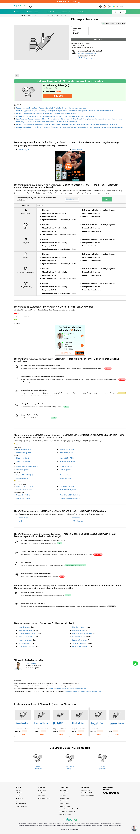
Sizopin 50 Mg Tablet (67, 458)
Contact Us (18, 795)
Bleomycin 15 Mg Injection (27, 633)
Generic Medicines (64, 798)
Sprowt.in (18, 801)
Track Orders (63, 795)
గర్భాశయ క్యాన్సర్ (24, 149)
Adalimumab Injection (23, 453)
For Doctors (85, 787)
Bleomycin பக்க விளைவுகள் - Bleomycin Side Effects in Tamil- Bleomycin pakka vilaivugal (46, 113)
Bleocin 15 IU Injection (26, 630)
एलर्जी (20, 521)
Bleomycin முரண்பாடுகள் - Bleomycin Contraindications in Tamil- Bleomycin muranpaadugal (47, 122)
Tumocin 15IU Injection (80, 643)
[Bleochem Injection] (42, 714)
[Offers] (100, 6)
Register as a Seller (65, 806)
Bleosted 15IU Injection (26, 646)
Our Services (64, 787)
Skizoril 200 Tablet (22, 458)
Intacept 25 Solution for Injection (27, 466)
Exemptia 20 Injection (23, 449)
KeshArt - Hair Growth (21, 806)
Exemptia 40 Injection (67, 449)
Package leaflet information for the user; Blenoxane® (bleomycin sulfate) (67, 688)
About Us (18, 790)
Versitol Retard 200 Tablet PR (70, 495)
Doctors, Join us (85, 790)
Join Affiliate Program (65, 814)
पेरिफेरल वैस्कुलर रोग (78, 521)
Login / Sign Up (119, 12)
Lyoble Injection (24, 643)
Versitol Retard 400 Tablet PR (70, 498)
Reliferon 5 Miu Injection (68, 490)
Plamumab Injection (66, 453)
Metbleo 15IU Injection (80, 646)
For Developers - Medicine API (67, 811)
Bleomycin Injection (25, 640)
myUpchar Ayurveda (21, 803)
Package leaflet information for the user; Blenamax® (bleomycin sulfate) (82, 691)
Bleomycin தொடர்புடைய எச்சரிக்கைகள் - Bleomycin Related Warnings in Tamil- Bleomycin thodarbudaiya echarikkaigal (55, 116)
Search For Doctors (65, 803)
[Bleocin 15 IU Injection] (61, 714)
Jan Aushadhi (86, 43)
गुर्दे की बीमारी (76, 518)
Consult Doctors (64, 793)
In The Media (19, 793)
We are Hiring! (19, 798)
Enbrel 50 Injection (22, 469)
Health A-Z (81, 12)
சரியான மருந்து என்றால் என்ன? (87, 53)
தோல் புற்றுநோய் (77, 149)
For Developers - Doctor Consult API (69, 809)
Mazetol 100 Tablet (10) (24, 498)
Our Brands (50, 12)
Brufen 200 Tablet (22, 478)
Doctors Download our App (88, 795)
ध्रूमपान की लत (23, 518)
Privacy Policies (42, 790)
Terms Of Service (42, 793)
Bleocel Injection (24, 627)
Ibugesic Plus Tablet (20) (24, 475)
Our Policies (42, 787)
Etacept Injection (65, 469)
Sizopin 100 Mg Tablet (23, 461)
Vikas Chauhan (31, 663)
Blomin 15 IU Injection (26, 637)
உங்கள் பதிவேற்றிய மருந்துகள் (86, 58)
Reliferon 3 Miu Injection (24, 490)
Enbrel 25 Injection (66, 466)
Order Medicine (64, 790)
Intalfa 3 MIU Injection (67, 486)
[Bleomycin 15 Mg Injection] (98, 714)
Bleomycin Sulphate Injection (82, 633)
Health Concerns (32, 12)
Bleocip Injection (78, 630)
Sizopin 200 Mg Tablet (67, 461)
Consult (17, 12)
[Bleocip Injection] (79, 714)
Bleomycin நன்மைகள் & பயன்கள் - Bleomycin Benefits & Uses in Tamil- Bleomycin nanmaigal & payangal (51, 108)
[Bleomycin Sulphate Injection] (117, 714)
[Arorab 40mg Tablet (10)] (28, 92)
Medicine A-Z (65, 12)
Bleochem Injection (78, 627)
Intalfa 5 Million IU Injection (25, 486)
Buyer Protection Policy (44, 798)
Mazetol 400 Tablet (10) (24, 495)
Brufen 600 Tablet (66, 478)
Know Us (19, 787)
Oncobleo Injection (78, 637)
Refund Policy (41, 795)
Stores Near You (64, 801)
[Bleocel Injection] (23, 714)
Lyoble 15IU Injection (79, 640)
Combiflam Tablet (65, 475)
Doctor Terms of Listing (87, 793)
